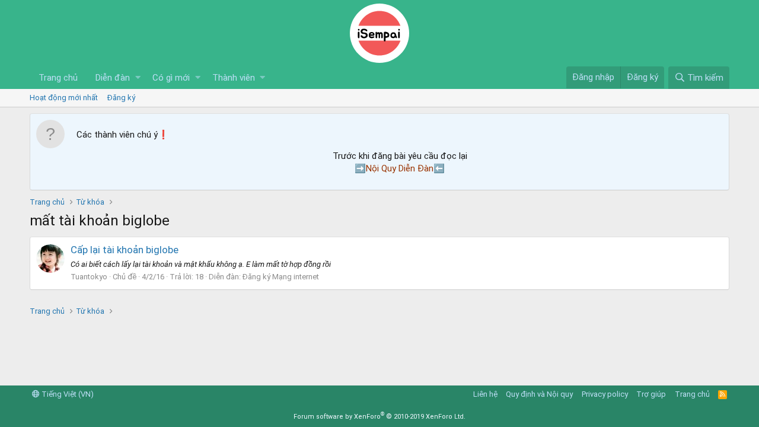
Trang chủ (58, 77)
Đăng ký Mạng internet (281, 276)
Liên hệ (485, 394)
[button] (137, 78)
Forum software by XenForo (379, 416)
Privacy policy (605, 394)
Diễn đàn (112, 77)
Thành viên (233, 77)
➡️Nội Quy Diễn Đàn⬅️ (400, 168)
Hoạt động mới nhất (64, 97)
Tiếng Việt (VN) (67, 394)
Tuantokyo (89, 276)
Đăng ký (121, 97)
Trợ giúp (651, 394)
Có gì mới (171, 77)
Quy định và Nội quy (539, 394)
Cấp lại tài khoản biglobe (124, 250)
